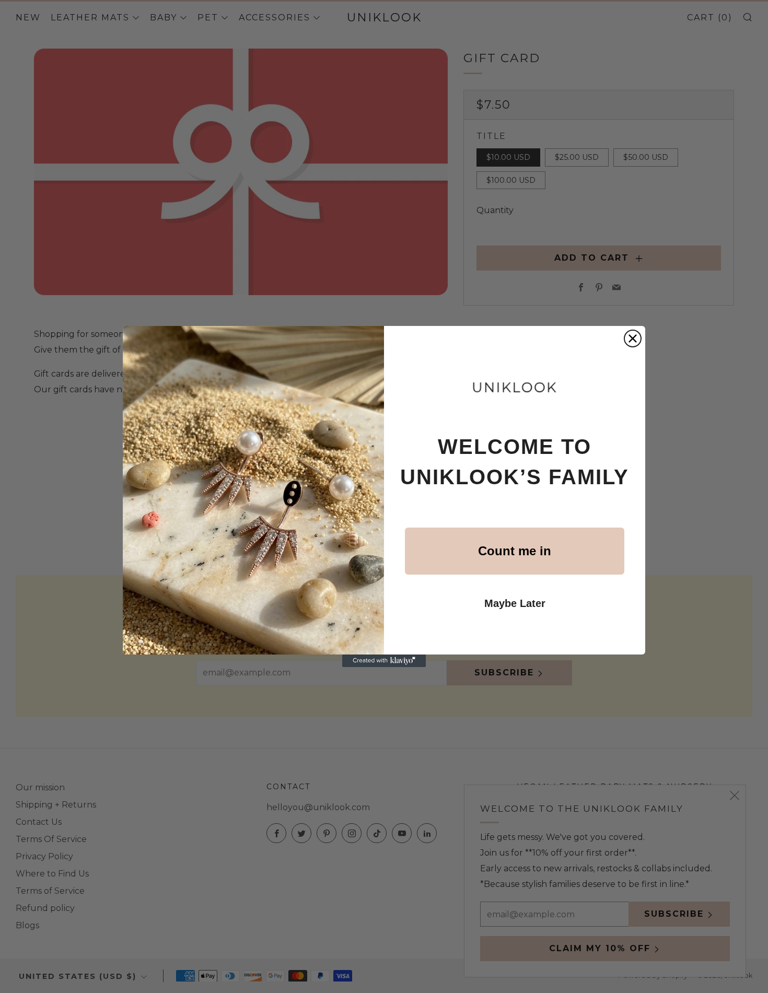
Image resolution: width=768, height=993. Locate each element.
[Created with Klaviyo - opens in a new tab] (384, 661)
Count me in (514, 551)
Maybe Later (514, 603)
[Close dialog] (632, 338)
